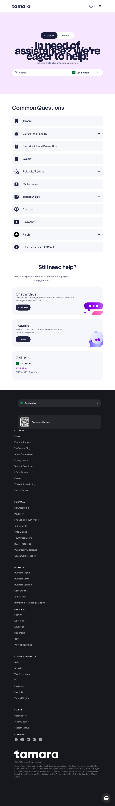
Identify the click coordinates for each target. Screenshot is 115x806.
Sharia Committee (23, 454)
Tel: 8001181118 (21, 721)
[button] (106, 798)
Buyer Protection (22, 543)
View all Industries (23, 644)
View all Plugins (21, 698)
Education (19, 626)
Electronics (19, 620)
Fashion (18, 614)
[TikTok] (40, 739)
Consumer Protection (25, 555)
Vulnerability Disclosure (25, 549)
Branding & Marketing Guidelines (30, 602)
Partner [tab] (65, 35)
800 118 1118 (21, 368)
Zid (15, 680)
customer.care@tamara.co (27, 332)
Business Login (21, 578)
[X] (22, 739)
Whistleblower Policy (24, 484)
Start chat (23, 307)
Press (17, 436)
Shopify (18, 668)
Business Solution (23, 584)
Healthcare (19, 632)
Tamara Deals (20, 525)
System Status (21, 727)
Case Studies (21, 590)
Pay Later (19, 513)
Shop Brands (20, 531)
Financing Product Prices (26, 519)
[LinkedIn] (28, 739)
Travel (17, 638)
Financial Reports (22, 442)
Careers (18, 478)
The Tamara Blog (22, 448)
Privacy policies (21, 460)
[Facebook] (16, 739)
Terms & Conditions (24, 466)
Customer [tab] (49, 35)
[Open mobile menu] (100, 6)
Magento (19, 686)
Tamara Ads (20, 596)
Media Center (21, 490)
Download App (21, 507)
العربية (92, 6)
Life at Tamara (21, 472)
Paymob (18, 692)
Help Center (20, 715)
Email (23, 339)
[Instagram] (34, 739)
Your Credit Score (23, 537)
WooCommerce (22, 674)
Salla (16, 662)
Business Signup (22, 572)
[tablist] (57, 35)
